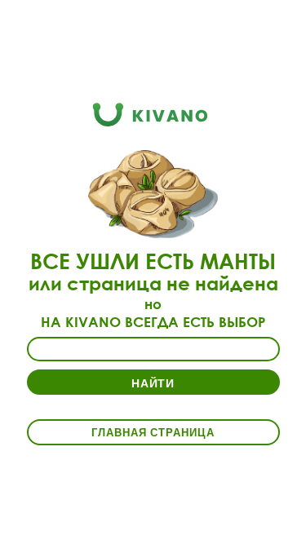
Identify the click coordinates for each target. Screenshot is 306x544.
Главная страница (153, 432)
